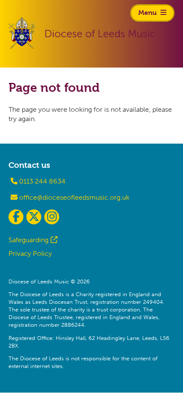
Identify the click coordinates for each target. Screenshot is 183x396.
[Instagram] (51, 216)
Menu (148, 12)
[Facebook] (16, 216)
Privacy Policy (30, 253)
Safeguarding (29, 240)
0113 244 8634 (41, 181)
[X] (33, 216)
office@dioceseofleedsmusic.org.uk (73, 197)
